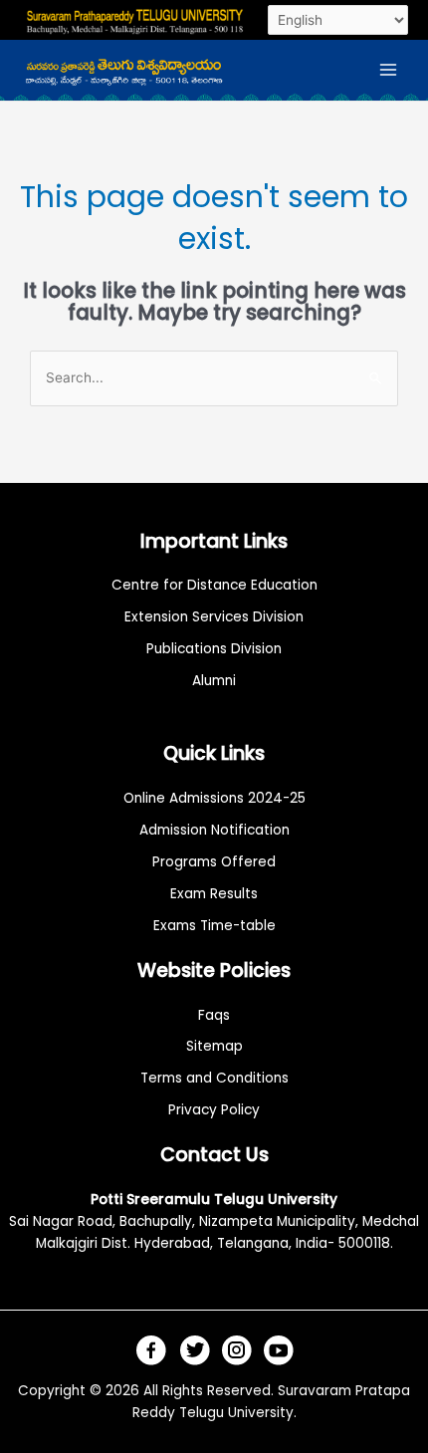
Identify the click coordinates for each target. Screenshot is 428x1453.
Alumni (214, 680)
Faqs (214, 1015)
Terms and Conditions (214, 1078)
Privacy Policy (214, 1109)
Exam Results (214, 893)
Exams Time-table (214, 925)
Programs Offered (214, 861)
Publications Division (214, 648)
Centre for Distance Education (214, 585)
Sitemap (214, 1046)
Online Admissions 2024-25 (214, 798)
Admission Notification (214, 830)
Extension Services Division (214, 616)
